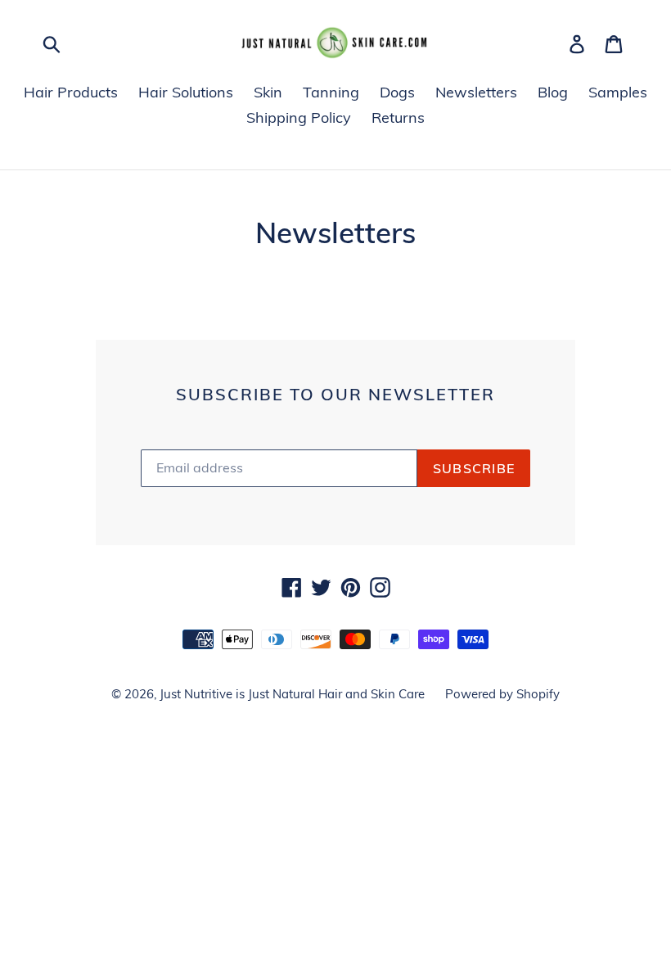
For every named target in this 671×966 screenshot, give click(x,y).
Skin (268, 92)
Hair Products (71, 92)
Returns (398, 117)
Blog (553, 92)
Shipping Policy (298, 117)
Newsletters (476, 92)
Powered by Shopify (502, 694)
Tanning (331, 92)
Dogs (397, 92)
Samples (617, 92)
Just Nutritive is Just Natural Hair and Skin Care (292, 694)
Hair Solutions (185, 92)
